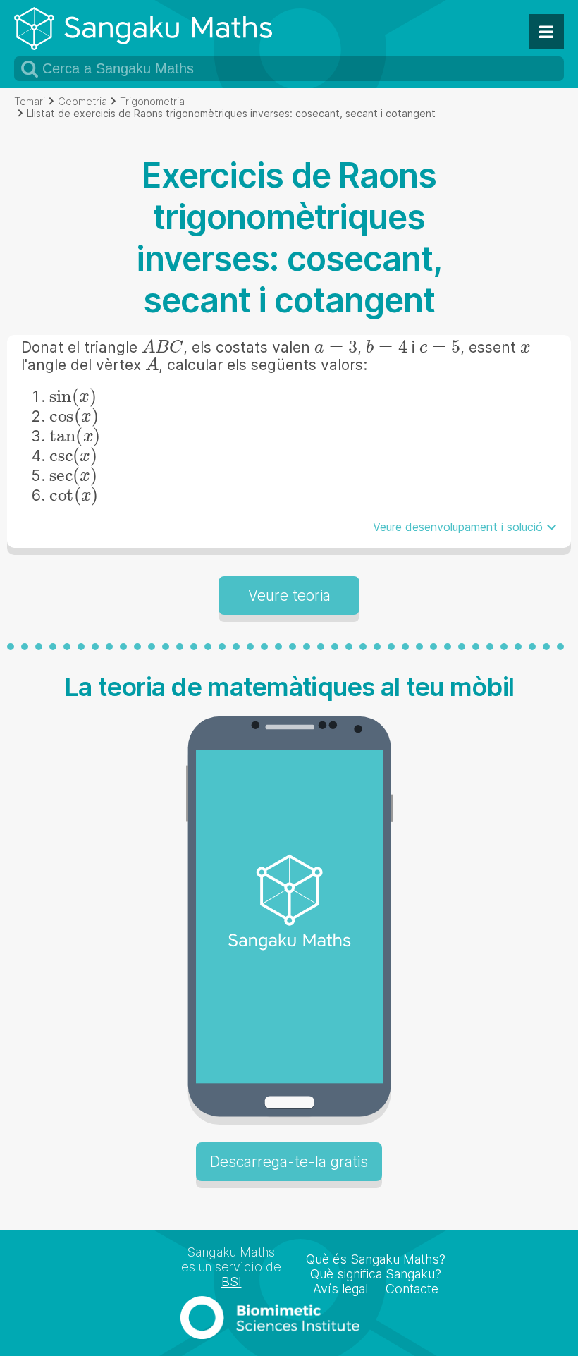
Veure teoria (289, 595)
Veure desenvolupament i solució (458, 527)
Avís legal (340, 1288)
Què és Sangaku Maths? (375, 1259)
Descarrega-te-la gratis (289, 1162)
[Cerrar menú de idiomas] (546, 31)
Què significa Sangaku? (375, 1273)
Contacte (412, 1288)
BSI (231, 1281)
